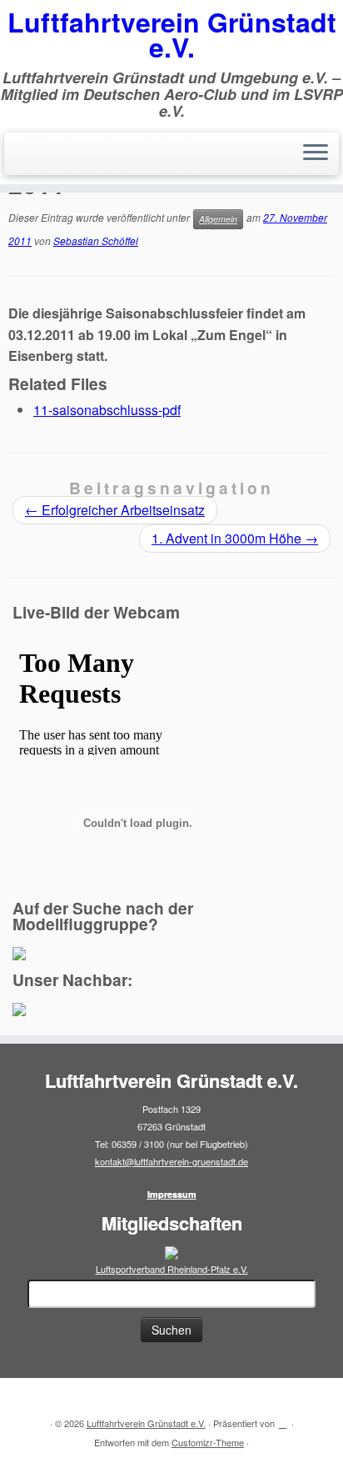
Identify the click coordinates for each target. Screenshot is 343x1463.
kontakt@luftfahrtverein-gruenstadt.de (171, 1161)
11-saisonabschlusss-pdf (107, 409)
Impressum (171, 1194)
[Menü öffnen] (315, 154)
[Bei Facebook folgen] (47, 1397)
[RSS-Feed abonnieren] (27, 1397)
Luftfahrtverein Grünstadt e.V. (171, 34)
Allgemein (218, 219)
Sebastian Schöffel (95, 240)
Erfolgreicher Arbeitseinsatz (115, 509)
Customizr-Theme (208, 1442)
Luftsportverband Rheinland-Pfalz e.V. (172, 1268)
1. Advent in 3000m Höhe (235, 538)
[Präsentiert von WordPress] (283, 1419)
